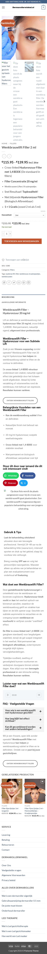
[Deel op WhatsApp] (4, 282)
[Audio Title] (26, 695)
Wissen (43, 211)
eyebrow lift (10, 274)
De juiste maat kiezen (12, 905)
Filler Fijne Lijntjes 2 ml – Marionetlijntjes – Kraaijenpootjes (34, 810)
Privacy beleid (8, 880)
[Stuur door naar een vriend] (19, 282)
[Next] (41, 38)
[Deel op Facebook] (9, 282)
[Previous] (5, 38)
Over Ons (6, 865)
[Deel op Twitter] (14, 282)
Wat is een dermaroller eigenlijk (17, 895)
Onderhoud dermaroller (13, 910)
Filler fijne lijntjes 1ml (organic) (10, 809)
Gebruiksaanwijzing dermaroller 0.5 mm (21, 900)
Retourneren (8, 844)
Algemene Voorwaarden (13, 875)
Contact (5, 849)
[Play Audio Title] (8, 695)
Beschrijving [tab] (8, 297)
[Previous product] (9, 156)
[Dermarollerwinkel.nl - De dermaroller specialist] (23, 7)
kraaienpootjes (34, 274)
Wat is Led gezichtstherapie (15, 926)
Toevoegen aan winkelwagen (21, 241)
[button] (3, 7)
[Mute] (39, 695)
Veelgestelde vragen (11, 870)
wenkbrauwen (7, 277)
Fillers (13, 143)
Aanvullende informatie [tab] (14, 302)
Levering (6, 835)
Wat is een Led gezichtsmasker (16, 931)
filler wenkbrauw (22, 274)
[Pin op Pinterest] (24, 282)
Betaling (6, 839)
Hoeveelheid (7, 215)
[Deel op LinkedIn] (28, 282)
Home (4, 143)
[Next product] (4, 156)
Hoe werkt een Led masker (14, 936)
